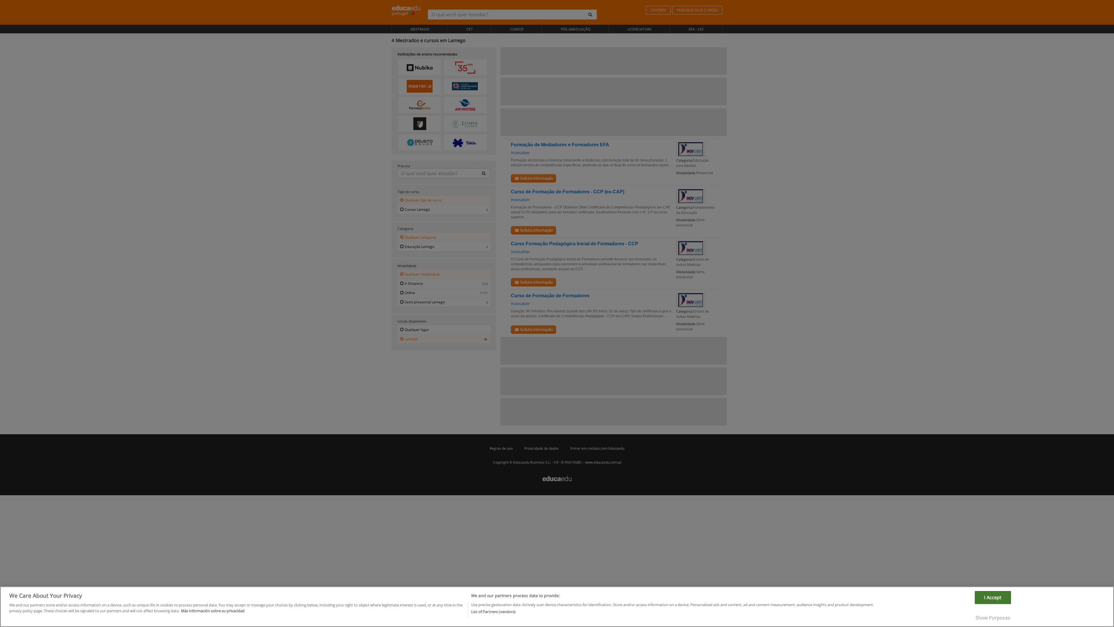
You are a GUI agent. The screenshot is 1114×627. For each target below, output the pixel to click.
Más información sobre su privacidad (213, 610)
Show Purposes (993, 618)
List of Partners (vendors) (493, 611)
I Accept (992, 597)
